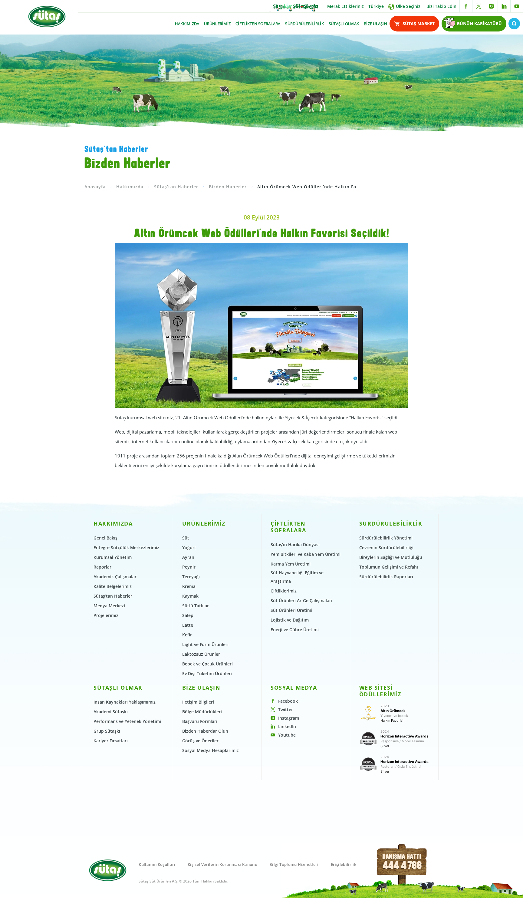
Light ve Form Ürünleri (205, 644)
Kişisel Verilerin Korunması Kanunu (222, 864)
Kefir (187, 635)
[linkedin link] (504, 6)
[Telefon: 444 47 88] (402, 871)
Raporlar (102, 567)
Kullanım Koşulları (157, 864)
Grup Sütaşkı (107, 731)
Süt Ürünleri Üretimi (291, 610)
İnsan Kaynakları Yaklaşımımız (125, 702)
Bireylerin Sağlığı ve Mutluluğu (390, 557)
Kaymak (190, 596)
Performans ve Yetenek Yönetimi (127, 721)
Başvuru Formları (199, 721)
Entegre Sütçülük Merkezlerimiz (126, 547)
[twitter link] (478, 6)
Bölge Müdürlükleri (202, 711)
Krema (189, 586)
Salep (187, 615)
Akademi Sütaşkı (111, 711)
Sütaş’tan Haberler (176, 187)
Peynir (189, 567)
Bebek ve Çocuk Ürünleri (207, 664)
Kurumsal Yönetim (113, 557)
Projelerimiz (106, 615)
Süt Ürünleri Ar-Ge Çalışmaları (301, 600)
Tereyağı (191, 576)
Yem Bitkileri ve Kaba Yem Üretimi (305, 554)
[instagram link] (491, 6)
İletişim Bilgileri (198, 702)
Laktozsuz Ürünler (201, 654)
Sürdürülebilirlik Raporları (386, 576)
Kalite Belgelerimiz (113, 586)
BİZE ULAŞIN (375, 23)
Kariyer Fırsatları (111, 741)
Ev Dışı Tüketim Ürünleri (207, 673)
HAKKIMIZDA (187, 23)
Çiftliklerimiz (284, 591)
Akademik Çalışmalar (115, 576)
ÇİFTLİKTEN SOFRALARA (257, 23)
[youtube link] (517, 6)
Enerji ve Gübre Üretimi (295, 629)
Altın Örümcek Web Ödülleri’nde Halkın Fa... (309, 187)
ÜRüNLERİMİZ (217, 23)
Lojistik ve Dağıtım (290, 620)
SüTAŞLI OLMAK (344, 23)
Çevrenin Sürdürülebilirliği (386, 547)
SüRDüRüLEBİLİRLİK (304, 23)
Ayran (188, 557)
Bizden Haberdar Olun (205, 731)
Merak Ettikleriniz (345, 6)
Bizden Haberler (228, 187)
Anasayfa (95, 187)
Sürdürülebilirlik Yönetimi (386, 538)
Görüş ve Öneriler (200, 741)
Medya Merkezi (109, 606)
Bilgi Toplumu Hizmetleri (294, 864)
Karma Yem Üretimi (291, 564)
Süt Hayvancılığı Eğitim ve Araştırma (297, 577)
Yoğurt (189, 547)
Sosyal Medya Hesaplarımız (210, 750)
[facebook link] (466, 6)
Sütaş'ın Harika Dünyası (295, 544)
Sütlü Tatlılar (195, 606)
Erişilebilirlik (343, 864)
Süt (185, 538)
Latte (187, 625)
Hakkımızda (129, 187)
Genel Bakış (105, 538)
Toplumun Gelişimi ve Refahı (388, 567)
